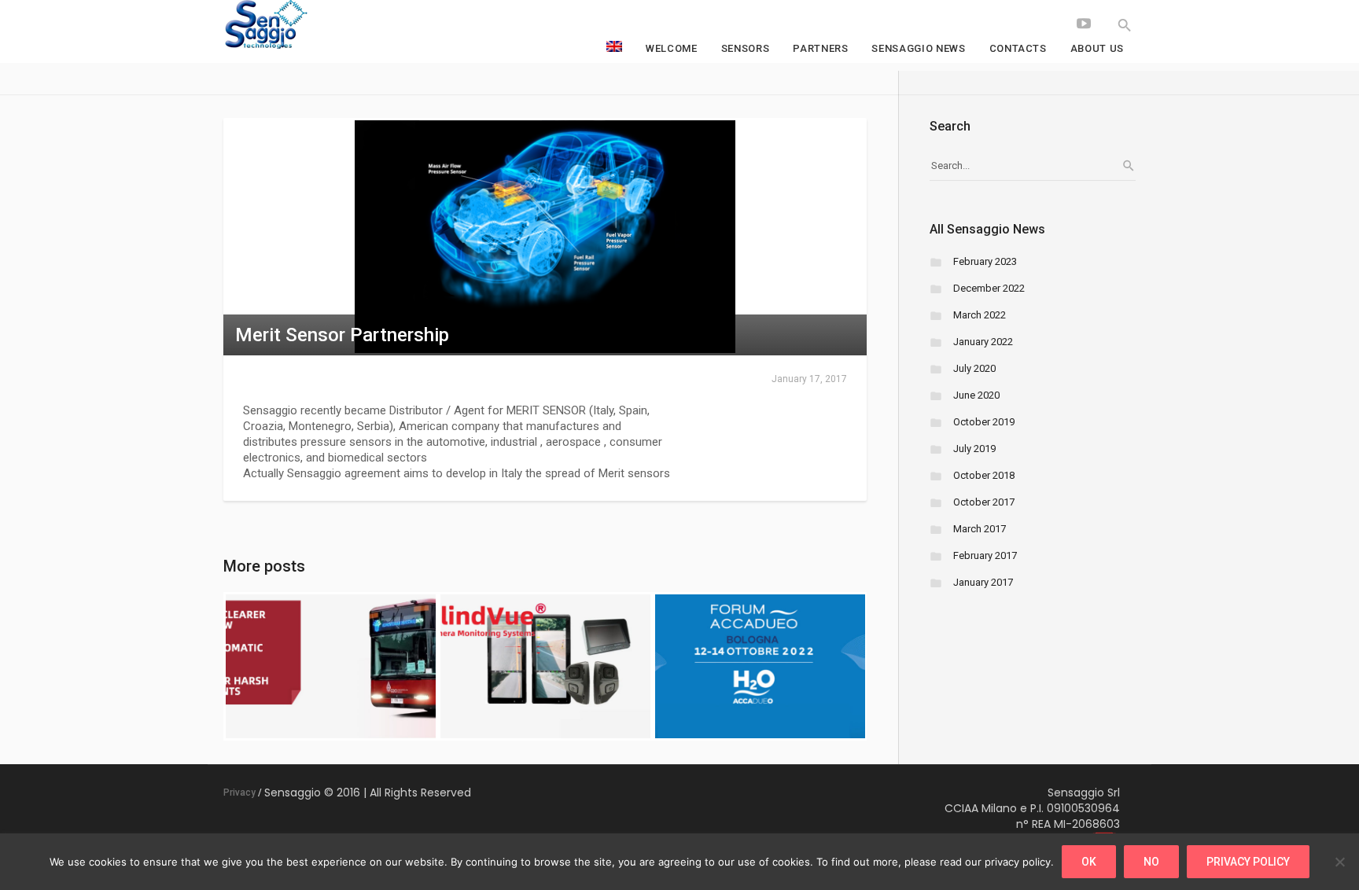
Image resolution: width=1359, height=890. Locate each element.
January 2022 (983, 342)
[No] (1339, 862)
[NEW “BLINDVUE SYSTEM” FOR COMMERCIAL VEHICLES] (545, 666)
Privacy (239, 792)
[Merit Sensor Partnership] (545, 236)
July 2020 (974, 368)
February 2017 (985, 555)
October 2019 (984, 422)
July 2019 (974, 448)
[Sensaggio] (341, 25)
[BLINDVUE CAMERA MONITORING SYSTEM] (330, 666)
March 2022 (979, 315)
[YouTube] (1084, 23)
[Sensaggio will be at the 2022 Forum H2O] (760, 666)
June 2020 (976, 395)
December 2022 (989, 288)
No (1151, 861)
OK (1088, 861)
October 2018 (984, 475)
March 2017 (979, 529)
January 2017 (983, 582)
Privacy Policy (1248, 861)
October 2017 (984, 502)
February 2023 (985, 261)
